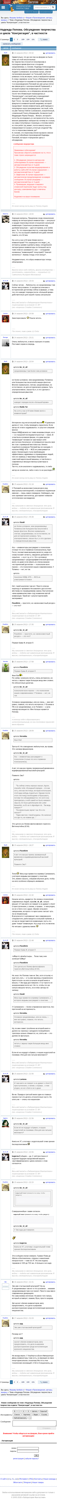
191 (33, 40)
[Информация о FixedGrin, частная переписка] (5, 493)
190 (28, 40)
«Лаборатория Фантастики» (34, 1497)
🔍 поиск (43, 40)
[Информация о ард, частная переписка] (5, 1290)
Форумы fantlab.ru (17, 18)
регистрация (18, 1459)
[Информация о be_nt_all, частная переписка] (5, 290)
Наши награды (49, 1479)
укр (16, 1479)
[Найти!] (53, 7)
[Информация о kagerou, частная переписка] (5, 1127)
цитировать (50, 53)
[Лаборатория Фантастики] (12, 8)
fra (13, 1479)
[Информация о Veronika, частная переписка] (5, 672)
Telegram (27, 1482)
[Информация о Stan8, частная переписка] (5, 66)
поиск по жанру (31, 12)
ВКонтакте (17, 1482)
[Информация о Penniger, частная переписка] (5, 346)
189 (22, 40)
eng (9, 1479)
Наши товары (38, 1482)
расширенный (46, 12)
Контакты (38, 1479)
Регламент (23, 1479)
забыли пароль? (32, 1459)
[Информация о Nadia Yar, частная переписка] (5, 223)
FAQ (31, 1479)
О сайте (3, 1479)
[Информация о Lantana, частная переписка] (5, 322)
